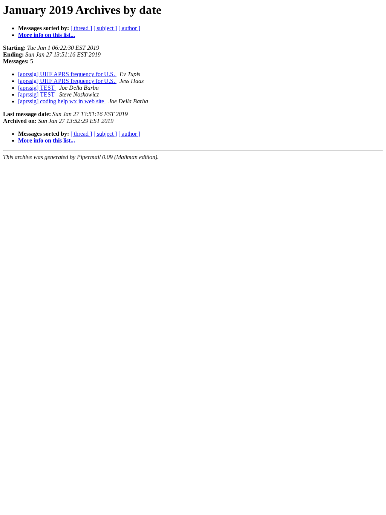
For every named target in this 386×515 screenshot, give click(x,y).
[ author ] (129, 28)
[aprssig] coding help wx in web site (62, 101)
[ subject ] (105, 28)
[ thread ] (81, 28)
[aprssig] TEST (37, 87)
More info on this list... (46, 35)
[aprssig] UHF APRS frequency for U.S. (67, 74)
